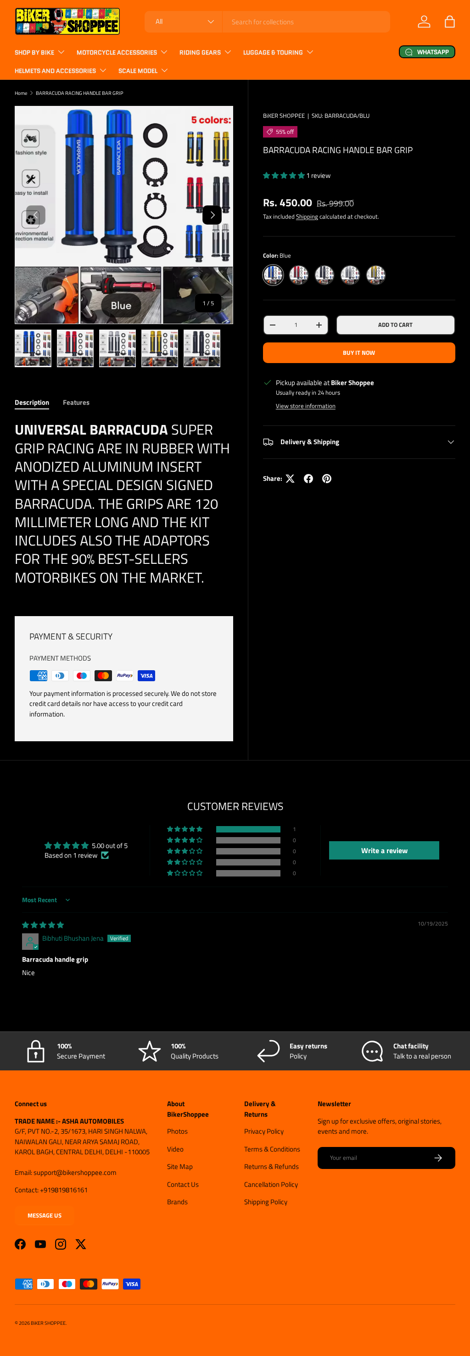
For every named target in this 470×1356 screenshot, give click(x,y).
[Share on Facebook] (308, 478)
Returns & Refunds (271, 1166)
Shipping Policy (265, 1201)
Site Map (180, 1166)
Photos (177, 1131)
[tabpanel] (124, 507)
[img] (43, 925)
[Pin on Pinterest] (327, 478)
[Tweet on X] (290, 478)
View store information (306, 405)
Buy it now (359, 352)
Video (175, 1149)
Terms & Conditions (272, 1149)
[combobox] (267, 22)
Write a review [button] (384, 850)
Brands (177, 1201)
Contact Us (183, 1184)
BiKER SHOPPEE (284, 115)
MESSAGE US (45, 1215)
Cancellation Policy (271, 1184)
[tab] (32, 402)
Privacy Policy (264, 1131)
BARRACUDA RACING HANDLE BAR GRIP (79, 93)
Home (21, 93)
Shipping (307, 216)
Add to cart (395, 324)
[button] (450, 21)
